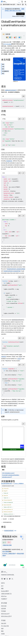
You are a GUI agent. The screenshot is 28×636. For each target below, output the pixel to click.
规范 (3, 69)
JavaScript (5, 257)
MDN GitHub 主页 (5, 616)
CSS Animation (7, 44)
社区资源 (3, 608)
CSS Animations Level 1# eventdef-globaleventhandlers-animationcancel (10, 475)
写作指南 (3, 611)
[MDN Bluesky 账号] (4, 579)
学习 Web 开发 (5, 626)
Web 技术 (3, 623)
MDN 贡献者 (5, 551)
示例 (3, 66)
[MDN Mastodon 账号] (10, 579)
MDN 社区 (3, 606)
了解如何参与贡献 (7, 545)
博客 (2, 588)
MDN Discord (4, 613)
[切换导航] (25, 1)
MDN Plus (3, 596)
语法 (3, 64)
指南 (2, 628)
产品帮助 (3, 599)
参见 (3, 73)
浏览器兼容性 (5, 71)
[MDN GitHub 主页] (2, 579)
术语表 (3, 633)
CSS (3, 149)
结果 (3, 416)
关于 (2, 586)
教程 (2, 631)
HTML (3, 115)
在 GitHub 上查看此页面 (8, 553)
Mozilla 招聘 (4, 591)
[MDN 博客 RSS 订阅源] (12, 579)
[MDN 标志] (4, 572)
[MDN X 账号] (7, 579)
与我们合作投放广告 (6, 593)
